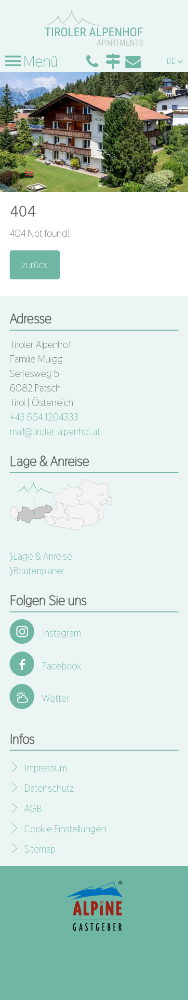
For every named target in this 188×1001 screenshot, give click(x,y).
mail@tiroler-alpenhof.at (55, 431)
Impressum (45, 768)
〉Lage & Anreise (41, 556)
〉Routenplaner (37, 571)
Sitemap (39, 849)
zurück (35, 265)
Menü (39, 61)
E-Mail (133, 61)
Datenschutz (49, 788)
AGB (33, 808)
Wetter (55, 698)
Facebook (61, 666)
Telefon (92, 61)
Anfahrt (113, 61)
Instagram (61, 633)
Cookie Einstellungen (65, 829)
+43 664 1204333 (44, 417)
